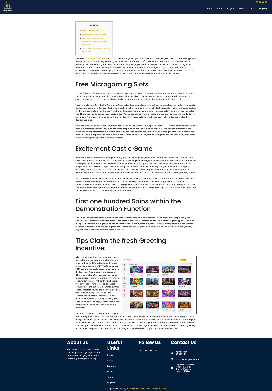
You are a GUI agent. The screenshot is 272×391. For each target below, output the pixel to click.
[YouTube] (263, 2)
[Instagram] (257, 2)
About (110, 360)
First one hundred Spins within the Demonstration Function (94, 41)
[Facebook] (260, 2)
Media (110, 371)
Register (111, 382)
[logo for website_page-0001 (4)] (8, 7)
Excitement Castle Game (94, 34)
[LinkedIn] (266, 2)
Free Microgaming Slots (93, 30)
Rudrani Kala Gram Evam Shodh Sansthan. (147, 388)
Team (110, 377)
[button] (223, 8)
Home (110, 355)
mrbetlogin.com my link (96, 58)
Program (111, 366)
